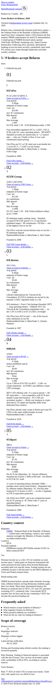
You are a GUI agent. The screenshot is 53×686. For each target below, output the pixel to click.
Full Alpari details (15, 515)
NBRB (10, 531)
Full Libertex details (16, 333)
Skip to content (7, 2)
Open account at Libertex (19, 268)
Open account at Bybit (18, 356)
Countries (17, 681)
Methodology (34, 681)
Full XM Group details (18, 244)
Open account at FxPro (18, 98)
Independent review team (21, 23)
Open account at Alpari (18, 447)
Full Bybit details (15, 424)
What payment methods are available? (20, 612)
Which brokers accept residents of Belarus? (22, 607)
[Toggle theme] (24, 8)
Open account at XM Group (20, 184)
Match (4, 9)
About (43, 681)
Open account (14, 163)
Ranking (10, 9)
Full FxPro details (15, 161)
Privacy (49, 681)
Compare (18, 9)
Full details (27, 163)
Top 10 (2, 680)
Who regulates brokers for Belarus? (19, 610)
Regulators (8, 681)
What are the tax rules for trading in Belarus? (23, 615)
